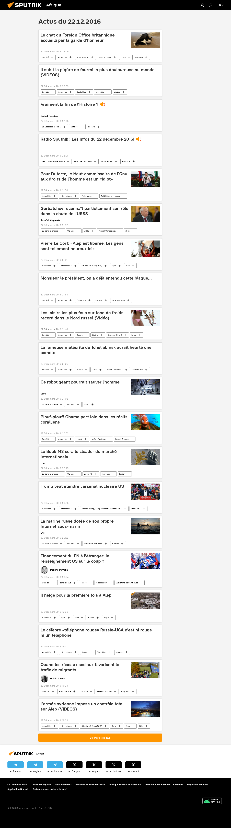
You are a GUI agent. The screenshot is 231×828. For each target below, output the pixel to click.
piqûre (117, 92)
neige (106, 617)
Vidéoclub (46, 617)
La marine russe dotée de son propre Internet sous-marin (77, 523)
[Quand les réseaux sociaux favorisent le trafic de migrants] (145, 670)
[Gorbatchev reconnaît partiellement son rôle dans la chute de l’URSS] (145, 214)
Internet (115, 543)
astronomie (137, 369)
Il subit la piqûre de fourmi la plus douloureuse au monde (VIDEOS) (98, 72)
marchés (106, 474)
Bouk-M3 (88, 474)
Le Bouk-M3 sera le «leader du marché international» (79, 454)
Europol (84, 691)
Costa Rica (81, 92)
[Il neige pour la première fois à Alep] (145, 600)
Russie (80, 335)
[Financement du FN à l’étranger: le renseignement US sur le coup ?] (145, 561)
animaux (139, 57)
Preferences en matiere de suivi (50, 789)
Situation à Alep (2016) (92, 265)
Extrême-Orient (115, 335)
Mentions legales (41, 784)
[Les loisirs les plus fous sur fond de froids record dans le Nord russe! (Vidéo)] (145, 318)
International (66, 196)
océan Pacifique (99, 439)
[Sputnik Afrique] (26, 9)
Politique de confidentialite (90, 784)
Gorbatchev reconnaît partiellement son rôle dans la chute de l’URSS (84, 211)
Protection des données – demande (164, 784)
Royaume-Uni (83, 57)
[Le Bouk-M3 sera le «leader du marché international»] (145, 457)
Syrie (114, 265)
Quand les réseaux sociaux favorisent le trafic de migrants (80, 667)
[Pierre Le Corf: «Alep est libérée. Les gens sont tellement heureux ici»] (145, 249)
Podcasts (91, 126)
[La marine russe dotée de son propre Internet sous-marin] (145, 526)
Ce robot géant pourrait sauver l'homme (80, 382)
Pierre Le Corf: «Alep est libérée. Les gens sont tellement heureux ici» (82, 246)
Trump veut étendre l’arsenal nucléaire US (82, 486)
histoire (74, 126)
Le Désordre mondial (51, 126)
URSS (86, 231)
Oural (94, 369)
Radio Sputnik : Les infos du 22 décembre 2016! (87, 139)
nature (91, 617)
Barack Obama (118, 300)
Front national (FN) (83, 161)
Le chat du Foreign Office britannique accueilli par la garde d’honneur (78, 37)
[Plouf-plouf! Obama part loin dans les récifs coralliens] (145, 422)
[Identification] (202, 5)
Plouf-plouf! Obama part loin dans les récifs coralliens (84, 419)
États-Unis (81, 300)
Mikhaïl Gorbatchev (107, 231)
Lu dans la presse (50, 231)
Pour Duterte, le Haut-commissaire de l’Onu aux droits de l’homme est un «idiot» (84, 176)
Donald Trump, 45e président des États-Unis (102, 508)
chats (123, 57)
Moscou (119, 652)
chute (127, 231)
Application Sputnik (18, 789)
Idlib (141, 726)
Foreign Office (104, 57)
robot (86, 404)
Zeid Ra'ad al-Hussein (110, 196)
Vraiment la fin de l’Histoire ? (69, 104)
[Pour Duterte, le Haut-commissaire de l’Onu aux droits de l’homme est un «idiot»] (145, 179)
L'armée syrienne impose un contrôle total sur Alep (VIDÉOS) (82, 706)
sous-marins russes (93, 543)
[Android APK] (212, 801)
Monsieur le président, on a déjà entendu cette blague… (96, 278)
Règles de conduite (197, 784)
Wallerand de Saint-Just (127, 582)
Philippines (86, 196)
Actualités (62, 57)
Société (45, 57)
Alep (128, 265)
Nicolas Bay (101, 582)
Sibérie (95, 335)
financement (106, 161)
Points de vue (65, 582)
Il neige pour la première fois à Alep (76, 595)
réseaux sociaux (104, 691)
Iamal (133, 335)
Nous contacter (63, 784)
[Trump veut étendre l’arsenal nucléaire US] (145, 492)
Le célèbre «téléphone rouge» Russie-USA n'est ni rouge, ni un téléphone (97, 632)
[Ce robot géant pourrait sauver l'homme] (145, 387)
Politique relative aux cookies (125, 784)
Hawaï (79, 439)
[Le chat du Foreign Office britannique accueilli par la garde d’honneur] (145, 40)
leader (122, 474)
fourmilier (100, 92)
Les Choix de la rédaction (53, 161)
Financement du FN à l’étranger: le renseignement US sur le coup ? (75, 558)
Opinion (71, 231)
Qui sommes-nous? (17, 784)
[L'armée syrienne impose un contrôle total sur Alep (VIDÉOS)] (145, 709)
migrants (125, 691)
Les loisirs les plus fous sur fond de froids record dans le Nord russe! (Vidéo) (82, 315)
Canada (99, 300)
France (83, 582)
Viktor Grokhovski (115, 369)
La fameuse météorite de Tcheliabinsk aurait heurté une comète (96, 350)
